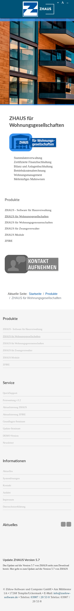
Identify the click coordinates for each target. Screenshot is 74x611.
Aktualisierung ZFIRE (14, 414)
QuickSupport (10, 393)
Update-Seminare (11, 428)
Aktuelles (8, 471)
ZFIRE (9, 240)
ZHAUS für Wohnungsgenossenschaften (29, 222)
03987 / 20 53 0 (40, 597)
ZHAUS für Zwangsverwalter (22, 228)
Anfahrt (7, 492)
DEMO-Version (11, 435)
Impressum (8, 499)
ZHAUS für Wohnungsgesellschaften (27, 216)
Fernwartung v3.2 (12, 400)
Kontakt (7, 485)
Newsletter (8, 442)
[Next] (68, 524)
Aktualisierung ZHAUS (15, 407)
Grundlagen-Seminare (14, 421)
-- (67, 2)
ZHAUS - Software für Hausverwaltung (28, 210)
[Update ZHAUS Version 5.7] (37, 543)
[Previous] (63, 524)
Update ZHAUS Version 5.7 (21, 560)
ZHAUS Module (14, 234)
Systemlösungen (11, 478)
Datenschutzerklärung (14, 506)
